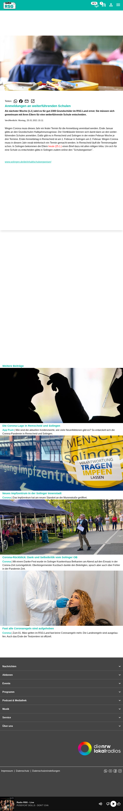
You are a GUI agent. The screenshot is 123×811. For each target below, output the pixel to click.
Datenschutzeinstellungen (46, 771)
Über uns (7, 726)
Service (6, 717)
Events (6, 683)
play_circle (113, 803)
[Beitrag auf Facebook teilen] (21, 101)
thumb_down (108, 804)
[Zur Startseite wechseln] (9, 5)
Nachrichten (9, 666)
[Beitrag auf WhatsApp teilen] (15, 101)
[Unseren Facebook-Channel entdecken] (115, 771)
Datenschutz (22, 771)
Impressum (7, 771)
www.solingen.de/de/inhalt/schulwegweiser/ (28, 162)
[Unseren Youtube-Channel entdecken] (110, 771)
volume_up (100, 804)
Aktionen (7, 675)
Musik (5, 709)
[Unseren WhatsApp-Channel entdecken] (105, 771)
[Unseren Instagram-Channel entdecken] (120, 771)
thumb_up (119, 804)
